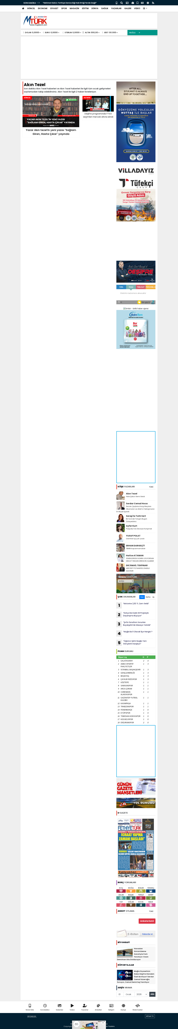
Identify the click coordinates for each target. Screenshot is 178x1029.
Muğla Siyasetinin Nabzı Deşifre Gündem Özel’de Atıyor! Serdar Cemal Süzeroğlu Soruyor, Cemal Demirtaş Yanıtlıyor (135, 976)
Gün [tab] (142, 597)
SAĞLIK (104, 8)
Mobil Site (30, 1010)
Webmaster (138, 1010)
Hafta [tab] (148, 597)
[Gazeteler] (142, 3)
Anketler (98, 1010)
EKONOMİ (42, 8)
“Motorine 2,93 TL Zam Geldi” (133, 605)
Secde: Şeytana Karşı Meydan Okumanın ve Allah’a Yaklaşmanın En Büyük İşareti (135, 509)
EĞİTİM (85, 8)
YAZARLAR (116, 8)
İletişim (111, 1010)
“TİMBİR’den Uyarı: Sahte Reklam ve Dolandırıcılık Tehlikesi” (71, 3)
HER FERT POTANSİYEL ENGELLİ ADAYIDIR (138, 569)
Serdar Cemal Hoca (137, 503)
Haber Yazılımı (109, 1026)
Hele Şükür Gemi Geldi (135, 496)
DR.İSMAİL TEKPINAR (137, 565)
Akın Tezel (131, 493)
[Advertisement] (108, 21)
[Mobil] (117, 3)
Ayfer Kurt (131, 525)
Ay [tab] (153, 597)
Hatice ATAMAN (134, 555)
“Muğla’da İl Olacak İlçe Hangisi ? (135, 633)
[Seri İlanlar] (137, 3)
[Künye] (147, 3)
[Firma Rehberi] (132, 3)
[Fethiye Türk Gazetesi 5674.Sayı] (135, 848)
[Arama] (121, 3)
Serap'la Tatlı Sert (136, 515)
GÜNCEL (31, 8)
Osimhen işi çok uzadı (135, 538)
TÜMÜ (151, 487)
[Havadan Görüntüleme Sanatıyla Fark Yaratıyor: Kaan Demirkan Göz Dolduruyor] (125, 952)
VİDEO (137, 8)
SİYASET (54, 8)
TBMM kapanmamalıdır (135, 548)
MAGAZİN (74, 8)
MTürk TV (150, 1016)
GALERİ (127, 8)
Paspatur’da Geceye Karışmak (139, 529)
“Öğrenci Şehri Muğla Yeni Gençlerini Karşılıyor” (132, 643)
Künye (123, 1010)
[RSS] (153, 3)
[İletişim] (127, 3)
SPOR (64, 8)
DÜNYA (94, 8)
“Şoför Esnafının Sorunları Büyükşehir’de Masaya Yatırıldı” (134, 624)
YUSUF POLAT (133, 535)
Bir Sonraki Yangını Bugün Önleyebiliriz (136, 520)
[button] (145, 8)
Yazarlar (84, 1010)
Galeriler (59, 1010)
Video (72, 1010)
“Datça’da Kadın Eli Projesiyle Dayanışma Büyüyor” (133, 615)
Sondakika (44, 1010)
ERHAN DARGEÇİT (135, 545)
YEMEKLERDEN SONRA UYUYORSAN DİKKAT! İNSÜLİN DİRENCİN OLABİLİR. (140, 559)
